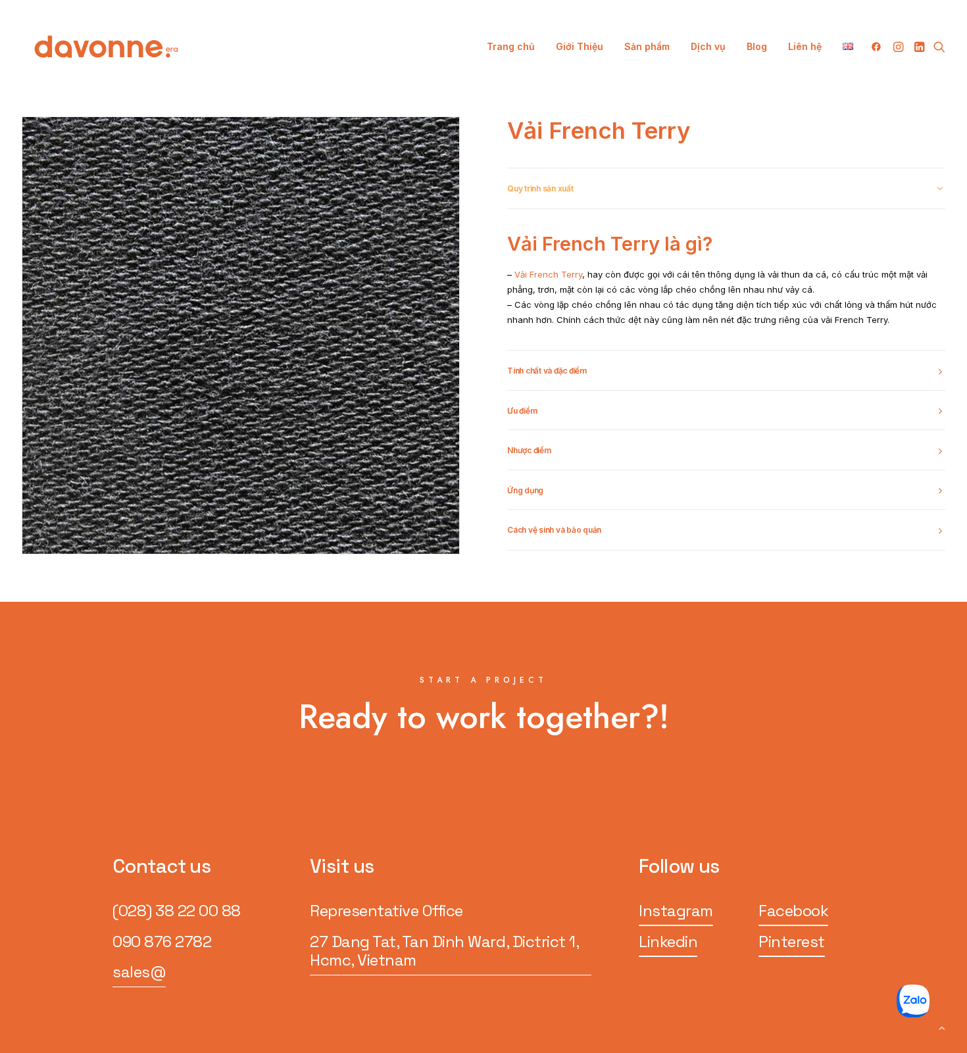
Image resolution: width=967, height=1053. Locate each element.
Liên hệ (805, 46)
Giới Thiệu (579, 46)
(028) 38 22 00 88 (176, 910)
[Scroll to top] (942, 1027)
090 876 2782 (161, 941)
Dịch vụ (708, 46)
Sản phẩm (647, 46)
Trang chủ (511, 46)
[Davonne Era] (106, 47)
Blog (757, 46)
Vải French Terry (547, 274)
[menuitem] (511, 46)
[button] (878, 46)
